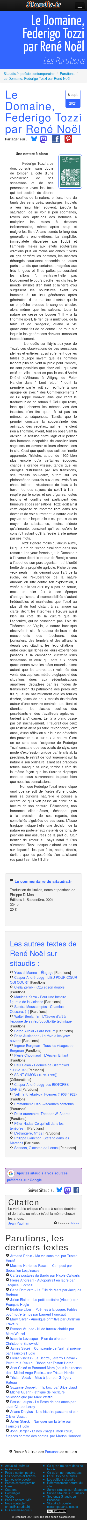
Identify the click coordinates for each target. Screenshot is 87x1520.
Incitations (12, 1469)
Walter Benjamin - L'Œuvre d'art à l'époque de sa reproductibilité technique (41, 1019)
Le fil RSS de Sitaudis (62, 1476)
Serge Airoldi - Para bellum (34, 1030)
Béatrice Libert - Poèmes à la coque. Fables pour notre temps (41, 1312)
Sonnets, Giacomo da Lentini (36, 1147)
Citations (11, 1489)
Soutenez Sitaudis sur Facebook (62, 1498)
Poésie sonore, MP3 (18, 1500)
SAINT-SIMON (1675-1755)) (36, 1074)
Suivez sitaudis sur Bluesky (65, 1493)
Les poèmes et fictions (20, 1476)
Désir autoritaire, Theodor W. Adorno (42, 1113)
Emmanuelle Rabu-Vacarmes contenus (44, 1103)
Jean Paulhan (18, 1223)
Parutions (52, 1451)
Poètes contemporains (20, 1483)
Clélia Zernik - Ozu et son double (39, 987)
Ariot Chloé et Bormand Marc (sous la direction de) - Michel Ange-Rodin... (44, 1370)
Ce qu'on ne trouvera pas (64, 1472)
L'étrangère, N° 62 (28, 1133)
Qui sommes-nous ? (18, 1510)
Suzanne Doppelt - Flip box (43, 1387)
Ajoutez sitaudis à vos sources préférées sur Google (37, 1176)
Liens (8, 1486)
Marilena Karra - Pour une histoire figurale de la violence (38, 999)
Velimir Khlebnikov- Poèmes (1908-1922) (45, 1094)
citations (74, 1223)
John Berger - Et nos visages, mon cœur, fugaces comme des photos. (43, 1433)
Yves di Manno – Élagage (33, 972)
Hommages (12, 1493)
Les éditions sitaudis (61, 1479)
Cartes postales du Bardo (45, 1275)
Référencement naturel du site (65, 1484)
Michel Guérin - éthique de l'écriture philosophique (35, 1394)
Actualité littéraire (17, 1466)
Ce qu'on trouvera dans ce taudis (65, 1467)
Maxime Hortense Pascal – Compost (39, 1268)
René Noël (53, 128)
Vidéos (9, 1496)
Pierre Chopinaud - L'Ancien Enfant (41, 1055)
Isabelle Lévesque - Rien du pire (36, 1341)
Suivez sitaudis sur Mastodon (67, 1489)
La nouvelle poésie (18, 1479)
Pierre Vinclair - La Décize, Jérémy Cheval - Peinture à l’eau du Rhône (41, 1360)
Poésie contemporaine (20, 1472)
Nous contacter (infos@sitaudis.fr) (17, 1505)
